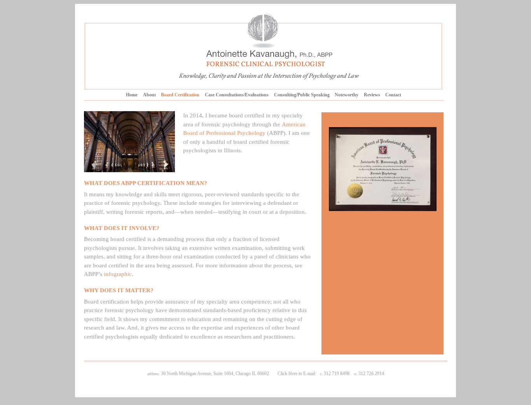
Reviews (372, 95)
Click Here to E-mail (296, 373)
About (149, 95)
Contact (393, 95)
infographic (118, 274)
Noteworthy (346, 95)
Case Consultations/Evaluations (237, 95)
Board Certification (180, 95)
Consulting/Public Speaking (302, 95)
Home (132, 95)
